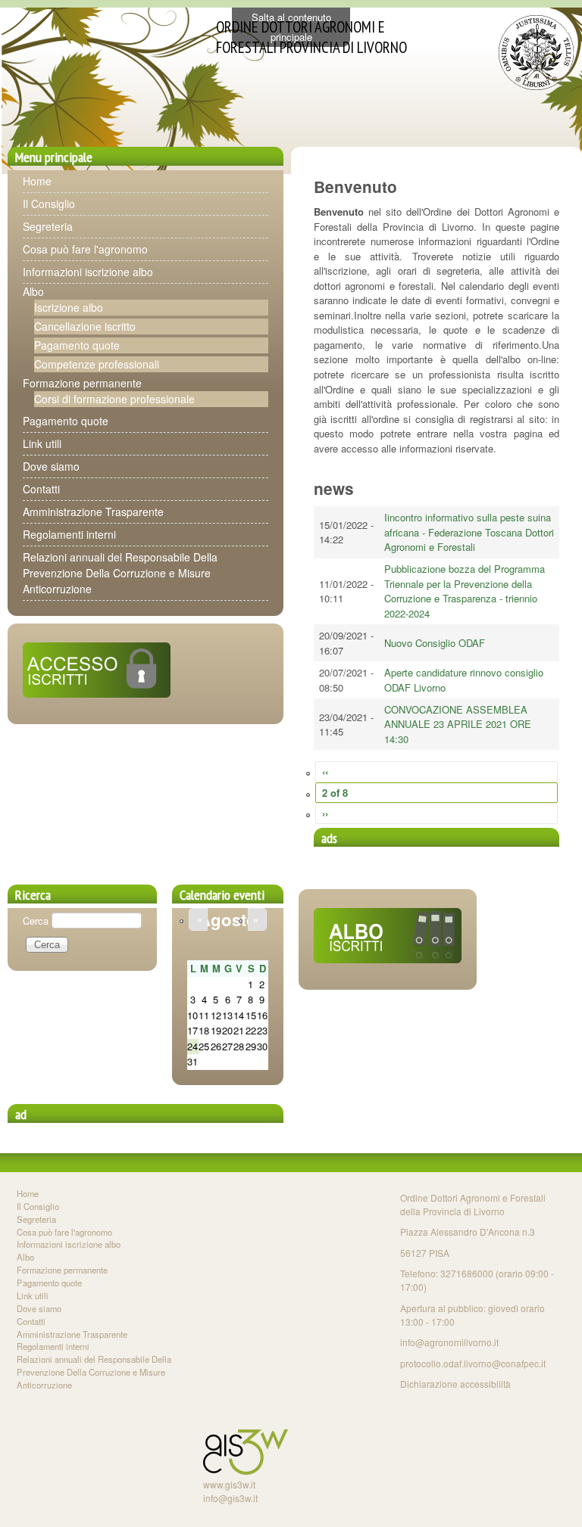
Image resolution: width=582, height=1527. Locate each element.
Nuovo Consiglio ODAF (434, 643)
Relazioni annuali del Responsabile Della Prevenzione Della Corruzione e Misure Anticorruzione (120, 572)
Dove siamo (51, 466)
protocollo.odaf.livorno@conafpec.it (473, 1363)
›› (325, 813)
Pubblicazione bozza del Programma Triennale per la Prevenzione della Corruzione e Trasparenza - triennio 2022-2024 (464, 590)
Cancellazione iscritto (85, 326)
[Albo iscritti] (388, 959)
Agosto (228, 919)
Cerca (37, 920)
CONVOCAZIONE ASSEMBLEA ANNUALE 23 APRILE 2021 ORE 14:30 (457, 724)
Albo (33, 291)
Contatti (41, 488)
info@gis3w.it (230, 1497)
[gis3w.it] (245, 1470)
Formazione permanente (82, 382)
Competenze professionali (96, 364)
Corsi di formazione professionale (114, 398)
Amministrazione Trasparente (93, 511)
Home (37, 180)
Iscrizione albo (68, 307)
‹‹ (325, 771)
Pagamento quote (77, 345)
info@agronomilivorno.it (449, 1342)
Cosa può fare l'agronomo (85, 249)
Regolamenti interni (69, 534)
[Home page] (536, 86)
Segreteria (48, 226)
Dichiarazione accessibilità (455, 1383)
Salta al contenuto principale (291, 27)
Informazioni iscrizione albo (88, 271)
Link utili (42, 443)
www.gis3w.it (229, 1484)
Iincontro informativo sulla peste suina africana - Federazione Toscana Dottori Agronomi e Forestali (469, 532)
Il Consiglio (49, 203)
